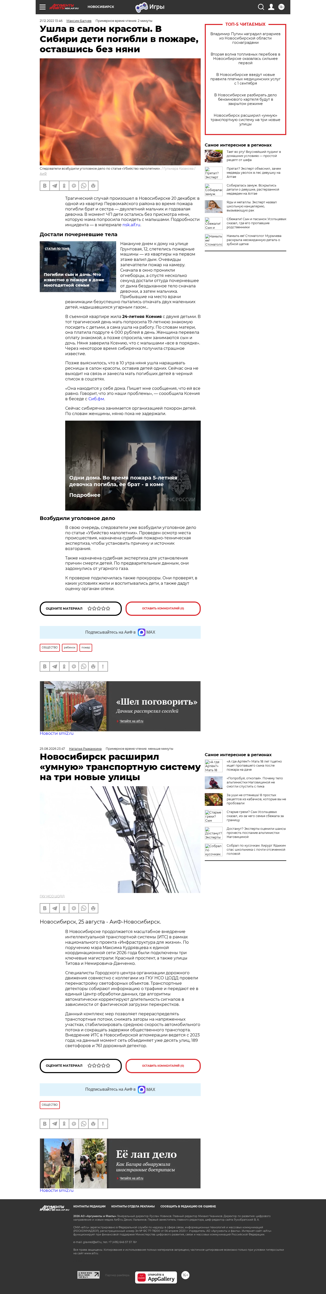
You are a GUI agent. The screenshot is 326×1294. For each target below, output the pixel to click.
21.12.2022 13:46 (51, 21)
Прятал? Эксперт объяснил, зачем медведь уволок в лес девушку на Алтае (254, 173)
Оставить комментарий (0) (163, 608)
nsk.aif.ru (131, 224)
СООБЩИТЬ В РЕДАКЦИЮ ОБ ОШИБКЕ (188, 1206)
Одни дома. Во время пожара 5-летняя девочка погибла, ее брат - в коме (123, 481)
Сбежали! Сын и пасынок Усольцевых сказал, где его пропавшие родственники (256, 223)
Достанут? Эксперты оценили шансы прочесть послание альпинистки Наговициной (256, 833)
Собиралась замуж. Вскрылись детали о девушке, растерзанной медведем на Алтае (253, 189)
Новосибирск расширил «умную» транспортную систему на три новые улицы (245, 119)
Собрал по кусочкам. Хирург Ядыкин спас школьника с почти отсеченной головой (256, 850)
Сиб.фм (96, 398)
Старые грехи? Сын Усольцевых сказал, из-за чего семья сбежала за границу (255, 816)
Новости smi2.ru (57, 733)
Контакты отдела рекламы (133, 1206)
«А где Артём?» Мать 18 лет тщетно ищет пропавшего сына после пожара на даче (254, 765)
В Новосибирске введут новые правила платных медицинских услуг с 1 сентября (245, 79)
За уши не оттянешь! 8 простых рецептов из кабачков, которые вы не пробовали (256, 799)
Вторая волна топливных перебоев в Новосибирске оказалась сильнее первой (245, 58)
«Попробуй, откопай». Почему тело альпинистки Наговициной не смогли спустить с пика (255, 782)
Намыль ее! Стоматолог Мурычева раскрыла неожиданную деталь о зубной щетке (254, 240)
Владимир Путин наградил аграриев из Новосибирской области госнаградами (245, 38)
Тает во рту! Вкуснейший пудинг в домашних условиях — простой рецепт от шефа (254, 156)
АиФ (43, 174)
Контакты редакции (89, 1206)
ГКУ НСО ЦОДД (52, 896)
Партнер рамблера (117, 1275)
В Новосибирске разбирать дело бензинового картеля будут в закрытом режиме (245, 99)
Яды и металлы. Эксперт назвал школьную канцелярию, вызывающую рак (252, 206)
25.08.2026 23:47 (52, 749)
